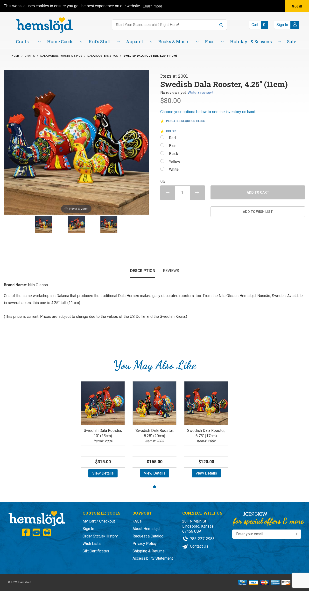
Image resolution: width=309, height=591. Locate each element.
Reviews (171, 270)
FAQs (137, 521)
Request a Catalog (148, 536)
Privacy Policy (145, 543)
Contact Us (198, 546)
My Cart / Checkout (99, 521)
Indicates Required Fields (185, 121)
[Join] (295, 534)
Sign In (88, 528)
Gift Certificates (96, 551)
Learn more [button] (152, 6)
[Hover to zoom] (76, 142)
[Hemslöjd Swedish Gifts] (36, 518)
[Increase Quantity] (197, 192)
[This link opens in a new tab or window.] (26, 532)
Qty (162, 181)
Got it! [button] (297, 6)
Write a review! (200, 92)
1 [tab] (154, 486)
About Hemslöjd (146, 528)
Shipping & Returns (149, 551)
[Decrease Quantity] (167, 192)
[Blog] (47, 532)
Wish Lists (92, 543)
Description (142, 270)
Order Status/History (100, 536)
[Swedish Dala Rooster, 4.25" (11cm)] (43, 224)
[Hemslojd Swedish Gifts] (44, 24)
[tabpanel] (103, 431)
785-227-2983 (202, 539)
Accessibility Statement (153, 558)
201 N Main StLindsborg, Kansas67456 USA (198, 526)
